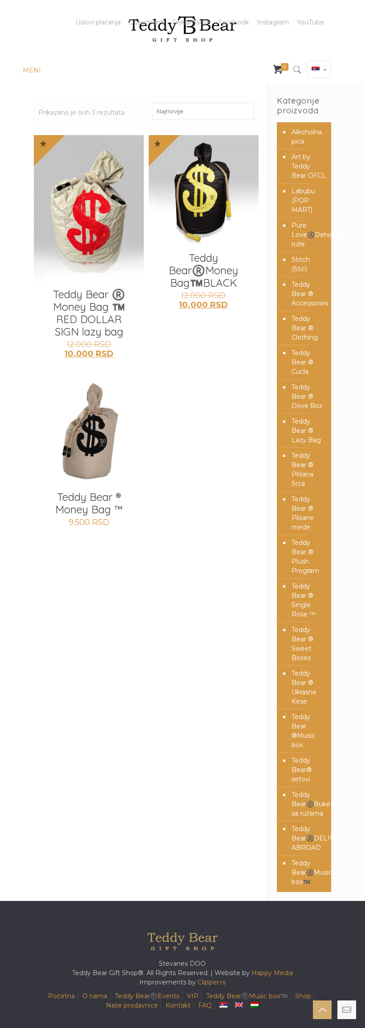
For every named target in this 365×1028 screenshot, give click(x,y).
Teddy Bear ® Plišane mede (303, 513)
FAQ (205, 1005)
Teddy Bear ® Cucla (302, 362)
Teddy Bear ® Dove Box (307, 396)
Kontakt (178, 1005)
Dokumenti (146, 22)
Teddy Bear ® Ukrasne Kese (304, 687)
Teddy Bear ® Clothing (305, 328)
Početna (61, 996)
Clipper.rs (212, 982)
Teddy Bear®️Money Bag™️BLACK (203, 270)
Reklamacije (191, 22)
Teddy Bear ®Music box (303, 731)
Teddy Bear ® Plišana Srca (302, 470)
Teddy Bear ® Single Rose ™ (304, 600)
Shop (303, 996)
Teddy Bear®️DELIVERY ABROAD (309, 838)
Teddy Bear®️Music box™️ (309, 872)
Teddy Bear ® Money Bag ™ (89, 503)
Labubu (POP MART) (303, 200)
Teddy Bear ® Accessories (309, 293)
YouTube (310, 22)
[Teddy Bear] (182, 29)
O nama (94, 996)
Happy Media (272, 973)
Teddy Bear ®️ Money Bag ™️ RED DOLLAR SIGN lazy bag (89, 313)
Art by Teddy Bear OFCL (309, 166)
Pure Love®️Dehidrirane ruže (309, 234)
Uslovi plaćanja (98, 22)
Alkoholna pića (307, 136)
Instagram (273, 22)
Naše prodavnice (132, 1005)
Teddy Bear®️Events (147, 996)
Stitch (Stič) (301, 264)
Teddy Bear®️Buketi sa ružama (309, 804)
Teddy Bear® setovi (302, 769)
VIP (193, 996)
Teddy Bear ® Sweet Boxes (302, 644)
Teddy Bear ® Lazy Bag (306, 430)
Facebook (233, 22)
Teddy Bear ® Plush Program (305, 557)
